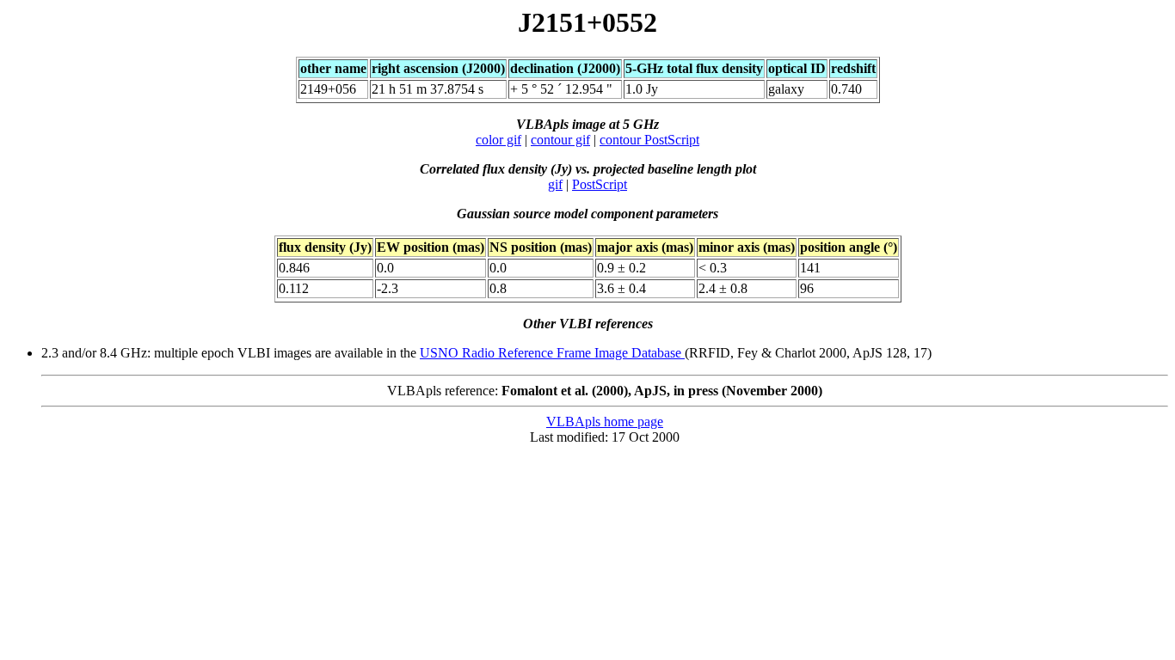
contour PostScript (649, 139)
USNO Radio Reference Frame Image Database (552, 352)
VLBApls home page (604, 421)
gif (555, 184)
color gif (498, 139)
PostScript (599, 184)
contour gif (560, 139)
